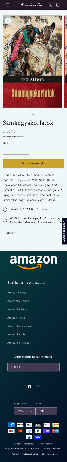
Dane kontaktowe (50, 454)
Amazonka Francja (18, 301)
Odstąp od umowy (64, 231)
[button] (7, 5)
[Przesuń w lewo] (25, 115)
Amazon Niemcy (16, 293)
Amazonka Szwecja (18, 310)
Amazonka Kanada (18, 343)
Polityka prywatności (52, 448)
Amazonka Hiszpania (19, 326)
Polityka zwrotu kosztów (27, 448)
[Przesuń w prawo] (42, 115)
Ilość (5, 143)
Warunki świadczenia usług (25, 454)
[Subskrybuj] (55, 367)
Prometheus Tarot (32, 444)
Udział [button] (11, 233)
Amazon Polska (16, 318)
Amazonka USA (16, 334)
